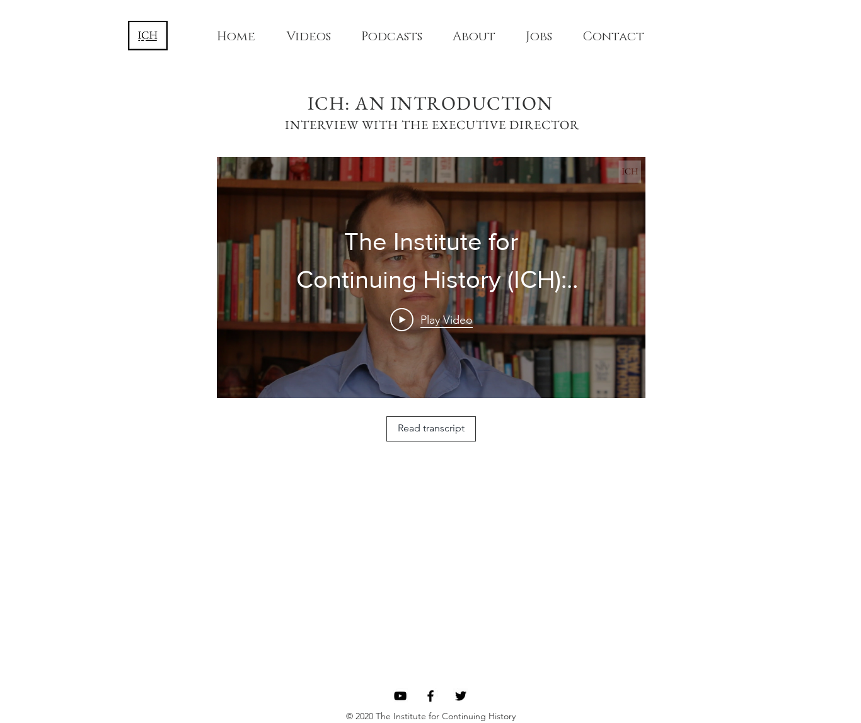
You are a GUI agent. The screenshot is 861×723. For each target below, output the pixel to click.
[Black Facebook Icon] (430, 695)
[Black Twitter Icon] (460, 695)
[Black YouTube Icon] (400, 695)
